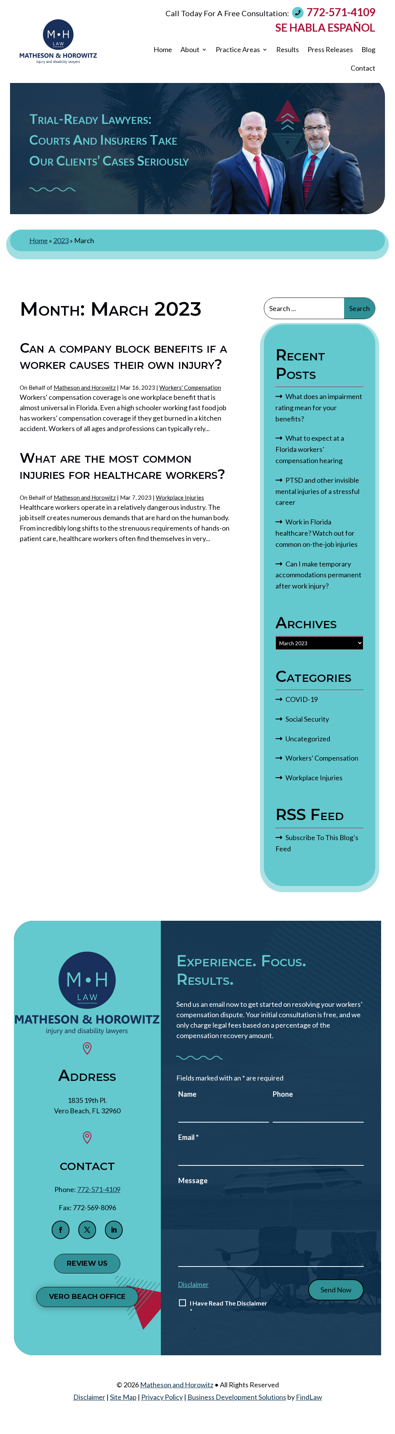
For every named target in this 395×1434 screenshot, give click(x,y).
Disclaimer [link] (89, 1397)
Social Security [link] (307, 719)
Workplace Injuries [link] (180, 497)
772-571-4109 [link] (341, 12)
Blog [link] (368, 49)
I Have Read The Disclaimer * (228, 1306)
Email (188, 1137)
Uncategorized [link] (307, 738)
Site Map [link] (123, 1397)
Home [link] (163, 49)
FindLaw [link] (309, 1397)
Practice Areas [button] (238, 49)
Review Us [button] (87, 1263)
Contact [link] (363, 68)
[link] (58, 41)
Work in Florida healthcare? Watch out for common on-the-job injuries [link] (316, 532)
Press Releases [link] (330, 49)
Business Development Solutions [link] (236, 1397)
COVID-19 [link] (301, 699)
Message (193, 1180)
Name (187, 1094)
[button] (60, 1230)
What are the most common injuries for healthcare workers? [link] (122, 466)
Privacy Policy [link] (162, 1397)
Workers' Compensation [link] (190, 387)
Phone (283, 1094)
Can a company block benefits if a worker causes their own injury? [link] (123, 356)
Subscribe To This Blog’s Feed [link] (316, 843)
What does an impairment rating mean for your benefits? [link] (318, 407)
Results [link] (287, 49)
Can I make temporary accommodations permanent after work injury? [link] (318, 575)
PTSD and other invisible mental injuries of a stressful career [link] (317, 491)
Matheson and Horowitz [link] (85, 387)
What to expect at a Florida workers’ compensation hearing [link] (309, 449)
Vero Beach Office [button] (87, 1296)
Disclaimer (193, 1284)
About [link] (190, 49)
